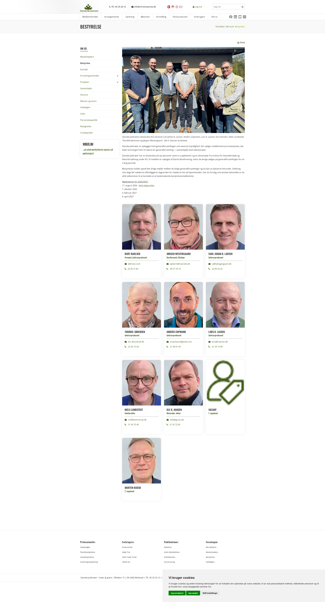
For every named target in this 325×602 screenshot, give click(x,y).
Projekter (84, 82)
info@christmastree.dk (145, 6)
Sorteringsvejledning (89, 562)
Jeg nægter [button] (193, 593)
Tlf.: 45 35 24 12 (118, 6)
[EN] (176, 6)
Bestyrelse (85, 63)
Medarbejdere (87, 56)
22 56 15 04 (133, 346)
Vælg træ (126, 552)
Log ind (198, 6)
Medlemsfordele (90, 16)
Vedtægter (85, 107)
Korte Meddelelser (172, 552)
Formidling (161, 16)
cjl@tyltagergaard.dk (221, 263)
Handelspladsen (87, 557)
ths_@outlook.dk (136, 341)
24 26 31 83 (133, 268)
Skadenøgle (85, 547)
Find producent (180, 16)
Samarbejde (86, 88)
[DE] (172, 6)
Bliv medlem (211, 547)
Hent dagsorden (146, 185)
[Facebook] (231, 16)
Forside (219, 26)
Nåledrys (168, 547)
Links (82, 113)
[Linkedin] (235, 16)
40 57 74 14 (175, 268)
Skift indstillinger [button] (210, 593)
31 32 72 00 (174, 424)
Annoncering (169, 562)
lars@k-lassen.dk (220, 341)
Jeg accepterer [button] (177, 593)
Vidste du (126, 562)
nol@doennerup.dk (137, 419)
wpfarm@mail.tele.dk (180, 263)
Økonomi (145, 16)
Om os (214, 16)
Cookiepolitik (86, 132)
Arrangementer (111, 16)
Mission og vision (88, 101)
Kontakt (84, 69)
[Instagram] (244, 16)
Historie (84, 94)
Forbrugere (199, 16)
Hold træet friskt (129, 557)
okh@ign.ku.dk (177, 419)
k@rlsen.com (134, 263)
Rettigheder (86, 126)
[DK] (168, 6)
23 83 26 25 (217, 268)
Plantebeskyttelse (87, 552)
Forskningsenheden (89, 75)
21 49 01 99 (175, 346)
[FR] (180, 6)
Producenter (127, 547)
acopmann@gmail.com (181, 341)
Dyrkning (130, 16)
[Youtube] (240, 16)
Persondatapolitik (88, 120)
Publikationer (169, 557)
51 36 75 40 (133, 424)
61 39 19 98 (217, 346)
